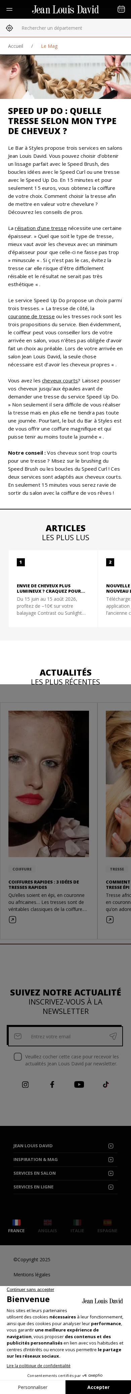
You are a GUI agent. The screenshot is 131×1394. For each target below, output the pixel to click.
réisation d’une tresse (41, 228)
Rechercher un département (51, 28)
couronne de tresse (31, 316)
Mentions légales (31, 1274)
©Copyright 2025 (31, 1259)
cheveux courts (60, 380)
